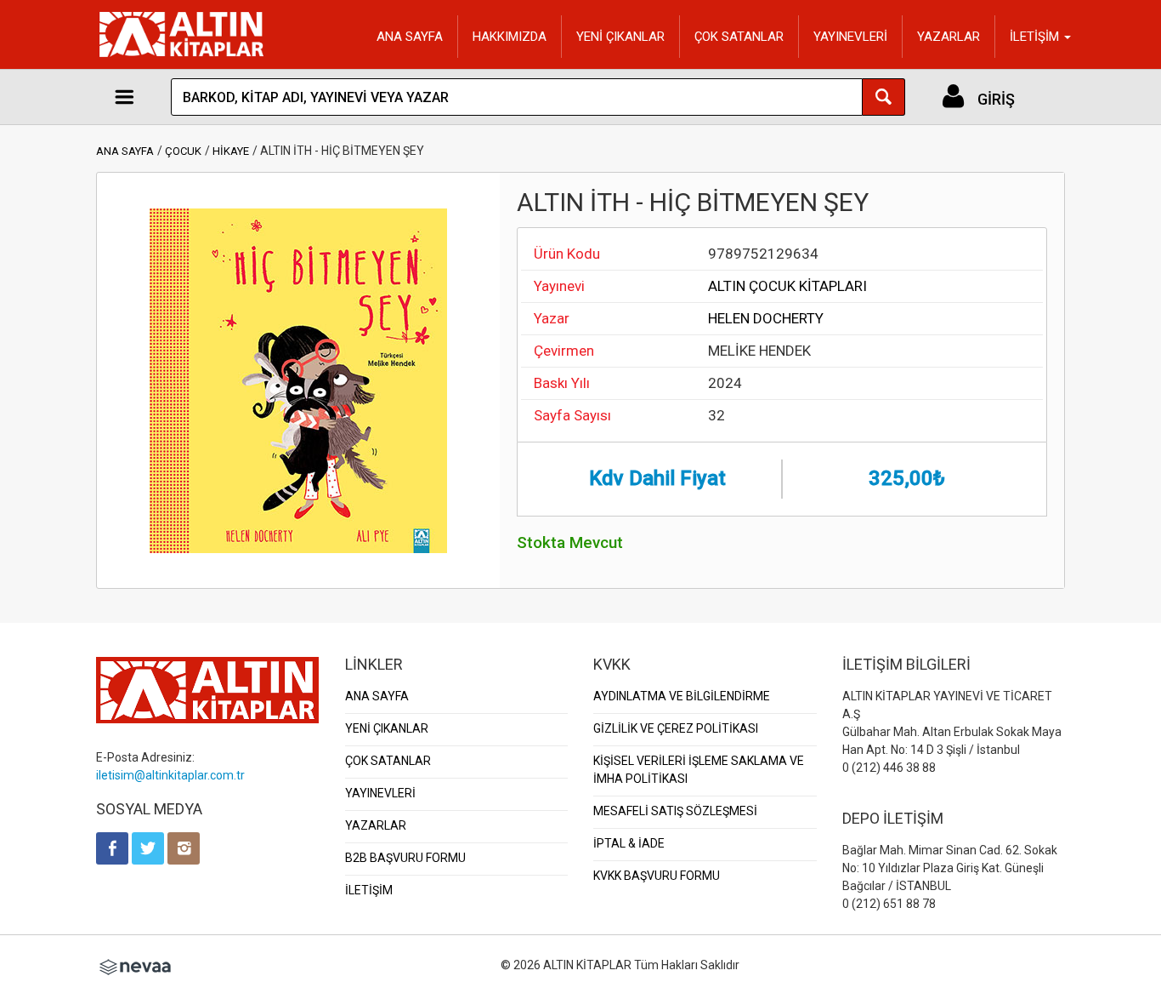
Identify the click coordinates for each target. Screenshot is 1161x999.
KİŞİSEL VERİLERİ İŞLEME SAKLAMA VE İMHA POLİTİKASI (698, 769)
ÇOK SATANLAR (739, 36)
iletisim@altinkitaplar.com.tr (170, 775)
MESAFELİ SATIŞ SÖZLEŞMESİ (675, 811)
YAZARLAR (948, 36)
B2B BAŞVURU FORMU (405, 858)
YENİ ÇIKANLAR (620, 36)
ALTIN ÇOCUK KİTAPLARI (787, 285)
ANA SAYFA (410, 36)
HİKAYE (230, 151)
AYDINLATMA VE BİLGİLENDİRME (681, 696)
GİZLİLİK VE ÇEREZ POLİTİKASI (675, 728)
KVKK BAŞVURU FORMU (656, 875)
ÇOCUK (183, 151)
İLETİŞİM (369, 890)
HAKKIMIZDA (510, 36)
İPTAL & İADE (629, 843)
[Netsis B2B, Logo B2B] (135, 965)
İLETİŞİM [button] (1036, 36)
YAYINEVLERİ (850, 36)
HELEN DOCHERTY (766, 318)
